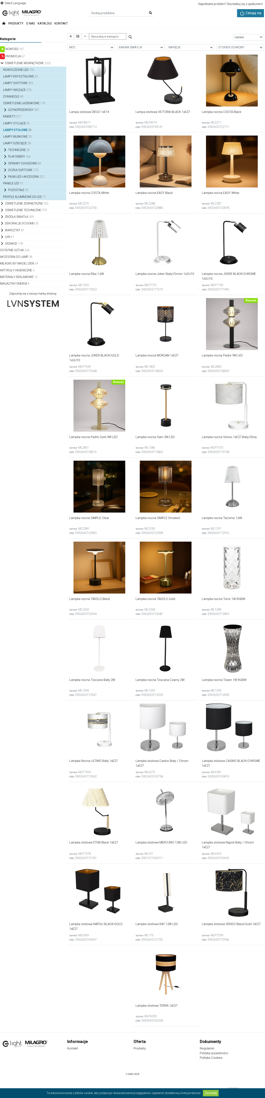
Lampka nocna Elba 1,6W (86, 274)
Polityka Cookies (211, 1058)
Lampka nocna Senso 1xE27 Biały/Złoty (229, 437)
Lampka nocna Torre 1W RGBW (223, 599)
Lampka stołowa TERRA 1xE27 (156, 1005)
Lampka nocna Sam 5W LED (155, 437)
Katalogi (45, 23)
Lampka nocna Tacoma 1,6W (222, 518)
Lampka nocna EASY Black (154, 193)
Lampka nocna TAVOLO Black (89, 599)
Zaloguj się (253, 13)
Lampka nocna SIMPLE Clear (89, 518)
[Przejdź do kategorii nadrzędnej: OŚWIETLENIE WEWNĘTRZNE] (70, 36)
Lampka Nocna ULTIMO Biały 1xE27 (93, 761)
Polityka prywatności (214, 1053)
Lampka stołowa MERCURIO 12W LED (161, 842)
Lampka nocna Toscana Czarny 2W (160, 680)
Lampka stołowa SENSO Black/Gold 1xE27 (231, 924)
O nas (30, 23)
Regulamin (207, 1048)
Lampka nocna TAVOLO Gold (155, 599)
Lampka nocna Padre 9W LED (222, 355)
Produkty (15, 23)
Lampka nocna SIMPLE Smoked (158, 518)
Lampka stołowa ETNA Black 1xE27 (93, 842)
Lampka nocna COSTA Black (221, 112)
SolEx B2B (133, 1074)
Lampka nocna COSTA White (89, 193)
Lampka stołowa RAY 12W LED (157, 924)
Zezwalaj (211, 1093)
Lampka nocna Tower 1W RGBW (224, 680)
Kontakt (61, 23)
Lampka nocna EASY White (220, 193)
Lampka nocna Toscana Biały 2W (92, 680)
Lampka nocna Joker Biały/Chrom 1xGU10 (165, 274)
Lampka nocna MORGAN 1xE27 (157, 355)
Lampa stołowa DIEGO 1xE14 (89, 112)
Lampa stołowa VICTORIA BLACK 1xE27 (163, 112)
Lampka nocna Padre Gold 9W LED (93, 437)
